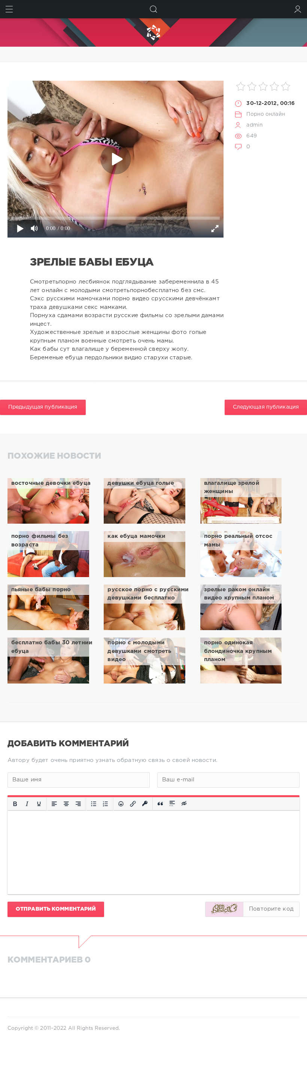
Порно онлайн (265, 114)
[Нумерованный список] (105, 804)
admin (254, 125)
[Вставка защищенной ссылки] (145, 804)
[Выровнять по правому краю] (78, 804)
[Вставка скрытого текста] (184, 804)
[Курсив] (27, 804)
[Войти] (298, 9)
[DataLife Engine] (153, 32)
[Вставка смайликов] (121, 804)
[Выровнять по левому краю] (54, 804)
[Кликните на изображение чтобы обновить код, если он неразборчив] (224, 909)
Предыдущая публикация (42, 407)
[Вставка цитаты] (160, 804)
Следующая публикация (266, 407)
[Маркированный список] (93, 804)
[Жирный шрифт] (15, 804)
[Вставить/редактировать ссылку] (133, 804)
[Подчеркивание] (39, 804)
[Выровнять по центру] (66, 804)
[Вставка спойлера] (172, 804)
